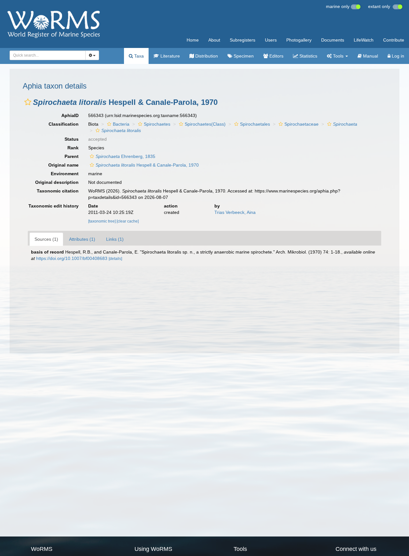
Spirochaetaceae (301, 124)
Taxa (138, 56)
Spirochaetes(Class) (205, 124)
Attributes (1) (82, 239)
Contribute (393, 40)
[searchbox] (46, 55)
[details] (115, 258)
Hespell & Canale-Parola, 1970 (147, 165)
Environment (65, 173)
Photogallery (299, 40)
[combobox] (48, 55)
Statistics (307, 56)
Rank (73, 147)
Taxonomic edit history (53, 205)
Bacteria (121, 124)
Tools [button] (338, 56)
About (214, 40)
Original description (57, 182)
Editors (275, 56)
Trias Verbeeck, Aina (235, 212)
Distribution (206, 56)
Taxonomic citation (58, 190)
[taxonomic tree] (102, 221)
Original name (63, 165)
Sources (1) (46, 239)
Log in (397, 56)
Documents (332, 40)
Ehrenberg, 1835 (125, 156)
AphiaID (70, 115)
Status (72, 139)
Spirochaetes (157, 124)
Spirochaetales (255, 124)
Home (193, 40)
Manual (370, 56)
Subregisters (242, 40)
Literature (169, 56)
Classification (64, 124)
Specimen (243, 56)
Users (271, 40)
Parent (72, 156)
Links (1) (115, 239)
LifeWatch (364, 40)
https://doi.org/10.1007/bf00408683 (71, 258)
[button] (28, 102)
